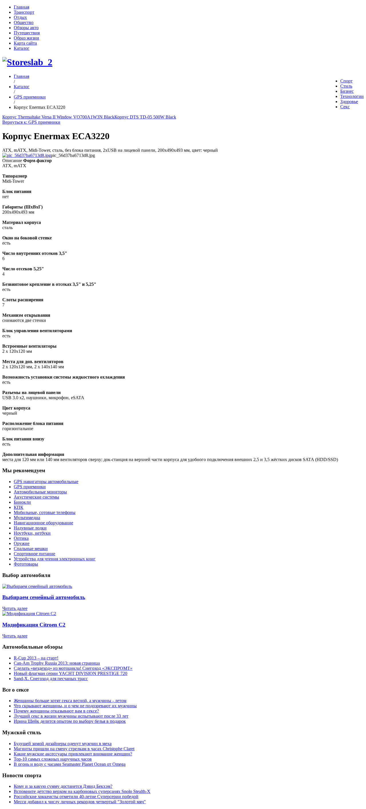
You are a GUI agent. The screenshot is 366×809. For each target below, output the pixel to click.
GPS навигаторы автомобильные (46, 481)
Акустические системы (36, 497)
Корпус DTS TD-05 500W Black (145, 117)
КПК (18, 507)
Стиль (346, 86)
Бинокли (22, 502)
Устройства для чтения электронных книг (55, 558)
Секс (345, 106)
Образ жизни (26, 38)
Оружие (21, 543)
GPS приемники (30, 97)
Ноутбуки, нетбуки (32, 533)
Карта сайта (25, 43)
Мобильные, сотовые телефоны (44, 512)
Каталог (21, 48)
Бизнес (347, 91)
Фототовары (26, 564)
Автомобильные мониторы (40, 491)
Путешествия (27, 32)
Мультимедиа (27, 517)
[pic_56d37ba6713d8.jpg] (26, 155)
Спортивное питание (34, 553)
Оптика (21, 538)
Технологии (352, 96)
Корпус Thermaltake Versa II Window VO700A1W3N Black (58, 117)
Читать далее (14, 608)
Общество (23, 22)
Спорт (346, 80)
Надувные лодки (30, 527)
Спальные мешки (31, 548)
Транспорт (24, 12)
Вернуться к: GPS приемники (31, 122)
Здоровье (349, 101)
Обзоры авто (26, 27)
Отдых (20, 17)
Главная (21, 7)
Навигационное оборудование (43, 522)
